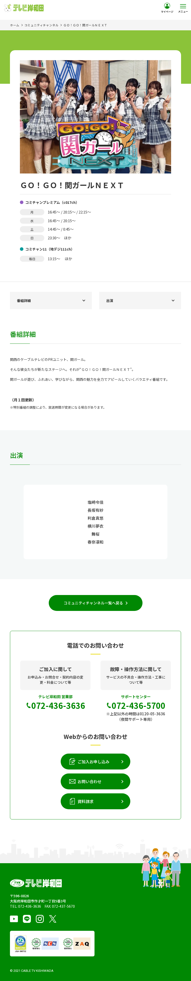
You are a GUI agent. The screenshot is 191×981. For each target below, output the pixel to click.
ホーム (14, 25)
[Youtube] (14, 919)
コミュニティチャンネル (41, 25)
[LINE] (27, 919)
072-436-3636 (29, 906)
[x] (53, 919)
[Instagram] (40, 919)
